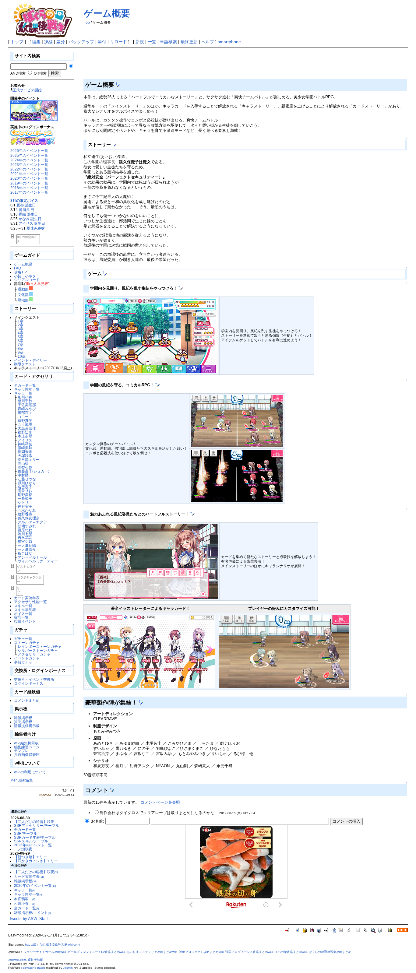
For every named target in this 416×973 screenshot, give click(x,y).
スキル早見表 (25, 610)
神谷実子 (27, 506)
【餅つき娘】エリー (30, 857)
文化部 (25, 295)
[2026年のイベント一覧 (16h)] (34, 110)
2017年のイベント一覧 (29, 192)
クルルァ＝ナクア (34, 522)
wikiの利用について (30, 772)
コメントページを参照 (160, 802)
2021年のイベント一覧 (29, 174)
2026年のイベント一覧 (29, 151)
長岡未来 (27, 452)
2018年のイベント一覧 (29, 188)
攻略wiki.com (17, 959)
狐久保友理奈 (30, 518)
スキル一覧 (23, 606)
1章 (20, 321)
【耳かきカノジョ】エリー (36, 861)
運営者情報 (35, 959)
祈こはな (27, 553)
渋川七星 (27, 534)
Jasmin (68, 967)
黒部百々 (27, 413)
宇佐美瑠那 (29, 405)
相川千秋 (27, 401)
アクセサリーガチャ (34, 654)
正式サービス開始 (27, 90)
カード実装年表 (27, 598)
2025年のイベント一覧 (29, 155)
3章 (20, 329)
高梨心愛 (27, 467)
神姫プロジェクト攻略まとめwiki (201, 952)
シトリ (25, 502)
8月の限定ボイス (24, 200)
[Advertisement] (194, 64)
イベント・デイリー (30, 360)
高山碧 (25, 463)
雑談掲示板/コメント (32, 913)
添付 (102, 41)
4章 (20, 333)
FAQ (17, 268)
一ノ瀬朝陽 (29, 545)
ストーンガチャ (27, 643)
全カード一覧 (25, 385)
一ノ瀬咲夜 (29, 549)
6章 (20, 341)
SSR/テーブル (25, 833)
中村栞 (25, 475)
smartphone (229, 41)
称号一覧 (21, 617)
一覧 (152, 41)
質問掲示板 (23, 722)
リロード (118, 41)
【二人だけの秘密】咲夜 (34, 822)
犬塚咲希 (27, 456)
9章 (20, 352)
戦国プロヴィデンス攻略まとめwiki (249, 952)
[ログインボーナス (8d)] (31, 133)
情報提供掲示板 (27, 726)
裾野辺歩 (27, 432)
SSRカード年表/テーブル (34, 837)
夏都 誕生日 (26, 205)
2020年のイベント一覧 (29, 178)
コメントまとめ (27, 700)
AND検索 (18, 73)
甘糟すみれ (29, 526)
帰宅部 (25, 300)
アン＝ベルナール (34, 557)
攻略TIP (20, 272)
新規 (140, 41)
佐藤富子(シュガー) (33, 471)
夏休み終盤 (35, 228)
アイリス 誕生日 (32, 223)
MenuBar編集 (21, 780)
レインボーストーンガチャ (40, 646)
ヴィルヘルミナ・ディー (40, 561)
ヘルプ (207, 41)
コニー (25, 417)
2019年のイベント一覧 (29, 183)
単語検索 (168, 41)
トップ (17, 41)
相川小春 (27, 397)
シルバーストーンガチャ (38, 650)
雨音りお (27, 491)
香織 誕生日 (28, 214)
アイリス (27, 440)
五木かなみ (29, 510)
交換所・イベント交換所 (34, 679)
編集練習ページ (27, 747)
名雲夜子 (27, 487)
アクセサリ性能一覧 (30, 602)
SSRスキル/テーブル (31, 841)
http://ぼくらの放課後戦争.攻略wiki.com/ (52, 944)
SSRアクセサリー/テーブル (36, 825)
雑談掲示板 (23, 718)
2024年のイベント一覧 (29, 160)
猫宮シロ (27, 541)
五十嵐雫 (27, 424)
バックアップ (81, 41)
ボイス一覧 (23, 614)
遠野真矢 (27, 421)
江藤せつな (29, 479)
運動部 (25, 289)
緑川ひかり (29, 483)
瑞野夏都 (27, 495)
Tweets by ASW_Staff (28, 918)
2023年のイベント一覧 (29, 165)
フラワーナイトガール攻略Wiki (45, 952)
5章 (20, 337)
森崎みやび (29, 409)
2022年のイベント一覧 (29, 169)
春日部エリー (30, 460)
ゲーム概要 (107, 13)
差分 (60, 41)
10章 (22, 356)
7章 (20, 344)
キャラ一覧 (23, 393)
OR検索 (40, 73)
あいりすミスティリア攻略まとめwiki (152, 952)
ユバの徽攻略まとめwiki (291, 952)
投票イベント (25, 621)
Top (87, 22)
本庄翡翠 (27, 436)
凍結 (48, 41)
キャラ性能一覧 (27, 389)
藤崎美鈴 (27, 448)
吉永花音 (27, 537)
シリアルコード (27, 280)
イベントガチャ (27, 658)
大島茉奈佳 (29, 428)
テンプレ (21, 751)
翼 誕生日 (26, 210)
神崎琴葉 (27, 444)
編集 (36, 41)
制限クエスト (25, 364)
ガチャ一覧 (23, 639)
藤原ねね (27, 530)
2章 (20, 325)
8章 (20, 348)
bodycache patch (33, 967)
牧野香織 (27, 514)
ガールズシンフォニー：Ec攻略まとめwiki (96, 952)
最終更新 (189, 41)
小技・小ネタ (25, 276)
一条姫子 (27, 499)
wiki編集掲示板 (26, 743)
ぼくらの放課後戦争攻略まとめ (330, 952)
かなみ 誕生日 (30, 219)
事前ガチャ (23, 662)
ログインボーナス (28, 683)
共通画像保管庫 (27, 755)
